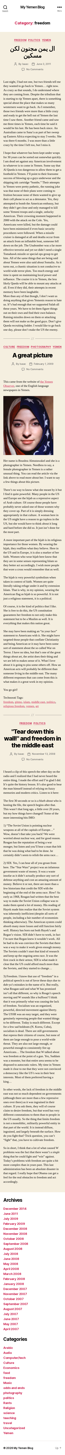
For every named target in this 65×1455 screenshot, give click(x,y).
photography (41, 346)
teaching (9, 1418)
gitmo (18, 702)
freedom (20, 40)
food (6, 1373)
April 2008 (11, 1269)
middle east (38, 702)
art (37, 706)
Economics (11, 1368)
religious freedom (13, 706)
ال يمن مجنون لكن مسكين (32, 52)
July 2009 (10, 1218)
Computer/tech (14, 1358)
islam (26, 702)
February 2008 (14, 1279)
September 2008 (15, 1244)
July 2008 (10, 1254)
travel (7, 1423)
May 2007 (10, 1324)
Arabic (8, 1348)
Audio (7, 1353)
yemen (30, 706)
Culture (9, 346)
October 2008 (13, 1239)
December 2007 (15, 1289)
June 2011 (10, 1213)
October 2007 (13, 1299)
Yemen (46, 40)
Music (7, 1383)
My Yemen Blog (32, 7)
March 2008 (12, 1274)
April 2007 (11, 1329)
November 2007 (15, 1294)
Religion (9, 1408)
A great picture (32, 355)
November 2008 (15, 1234)
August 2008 (12, 1249)
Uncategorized (14, 1428)
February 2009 (14, 1223)
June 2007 (11, 1319)
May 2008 (10, 1264)
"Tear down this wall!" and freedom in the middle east (32, 738)
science (9, 1413)
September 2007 (15, 1304)
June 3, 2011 (43, 64)
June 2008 (11, 1259)
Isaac (25, 64)
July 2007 (10, 1314)
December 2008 (15, 1228)
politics (34, 40)
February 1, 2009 (43, 363)
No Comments (34, 69)
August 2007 (12, 1309)
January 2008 (13, 1284)
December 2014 (14, 1208)
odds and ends (14, 1388)
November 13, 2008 (43, 753)
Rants (7, 1403)
